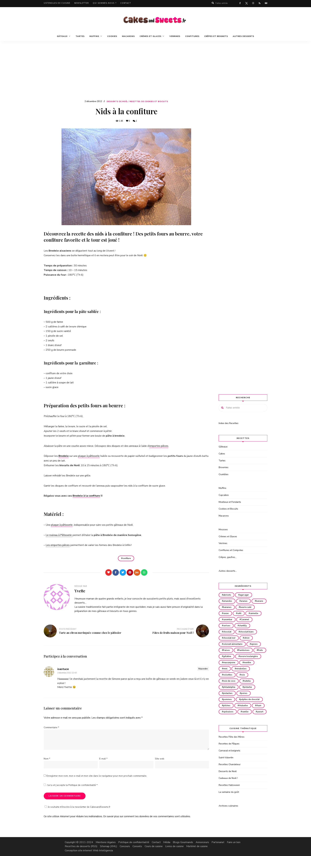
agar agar (244, 594)
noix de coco (229, 681)
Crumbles (223, 474)
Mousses (223, 529)
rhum (258, 705)
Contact (125, 3)
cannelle (254, 613)
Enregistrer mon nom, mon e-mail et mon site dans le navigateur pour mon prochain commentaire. (96, 775)
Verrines (174, 36)
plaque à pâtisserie (89, 456)
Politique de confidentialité (82, 785)
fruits (260, 650)
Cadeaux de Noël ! (228, 778)
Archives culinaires (228, 805)
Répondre (203, 668)
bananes (227, 607)
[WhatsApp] (144, 572)
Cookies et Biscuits (228, 508)
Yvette (80, 590)
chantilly (243, 625)
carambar (227, 619)
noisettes (227, 674)
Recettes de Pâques (229, 743)
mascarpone (229, 662)
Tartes (80, 36)
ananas (244, 601)
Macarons (128, 36)
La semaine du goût (229, 792)
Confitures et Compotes (231, 550)
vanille (245, 711)
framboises (243, 650)
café (239, 613)
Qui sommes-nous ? (104, 3)
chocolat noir (229, 638)
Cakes (222, 453)
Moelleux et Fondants (230, 502)
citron (246, 638)
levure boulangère (249, 656)
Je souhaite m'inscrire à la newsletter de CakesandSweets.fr (79, 806)
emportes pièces (158, 446)
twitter (246, 4)
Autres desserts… (228, 570)
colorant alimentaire (232, 644)
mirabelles (241, 668)
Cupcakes (224, 495)
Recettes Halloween (229, 785)
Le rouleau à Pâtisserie (59, 535)
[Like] (108, 572)
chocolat (227, 631)
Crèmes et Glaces (228, 536)
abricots (227, 594)
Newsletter (81, 3)
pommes (227, 699)
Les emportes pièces (58, 545)
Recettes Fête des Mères (231, 736)
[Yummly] (137, 572)
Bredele (63, 456)
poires (244, 693)
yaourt (260, 711)
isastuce (63, 669)
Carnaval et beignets (229, 750)
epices (254, 644)
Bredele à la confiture (86, 496)
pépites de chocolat (249, 699)
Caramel (245, 619)
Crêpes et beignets (216, 36)
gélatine (227, 656)
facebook (240, 3)
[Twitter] (123, 572)
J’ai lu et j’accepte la (72, 785)
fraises (226, 650)
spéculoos (228, 711)
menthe (247, 662)
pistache (248, 687)
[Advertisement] (155, 75)
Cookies (112, 36)
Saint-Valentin (226, 757)
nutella (247, 681)
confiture (126, 558)
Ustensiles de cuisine (57, 3)
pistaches (227, 693)
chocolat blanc (247, 631)
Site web (159, 758)
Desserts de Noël (117, 101)
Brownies (223, 467)
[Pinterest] (130, 572)
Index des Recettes (228, 423)
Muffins (222, 488)
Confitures (192, 36)
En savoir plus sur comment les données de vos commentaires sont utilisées (146, 816)
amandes (227, 601)
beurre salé (245, 607)
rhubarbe (243, 705)
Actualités (266, 3)
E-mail (103, 758)
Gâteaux (223, 446)
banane (259, 601)
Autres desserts (243, 36)
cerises (226, 625)
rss (259, 3)
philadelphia (229, 687)
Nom (47, 758)
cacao (226, 613)
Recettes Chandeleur (230, 764)
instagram (253, 3)
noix (243, 674)
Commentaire (51, 727)
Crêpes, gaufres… (227, 557)
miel (225, 668)
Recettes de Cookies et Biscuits (149, 101)
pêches (226, 705)
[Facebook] (115, 572)
